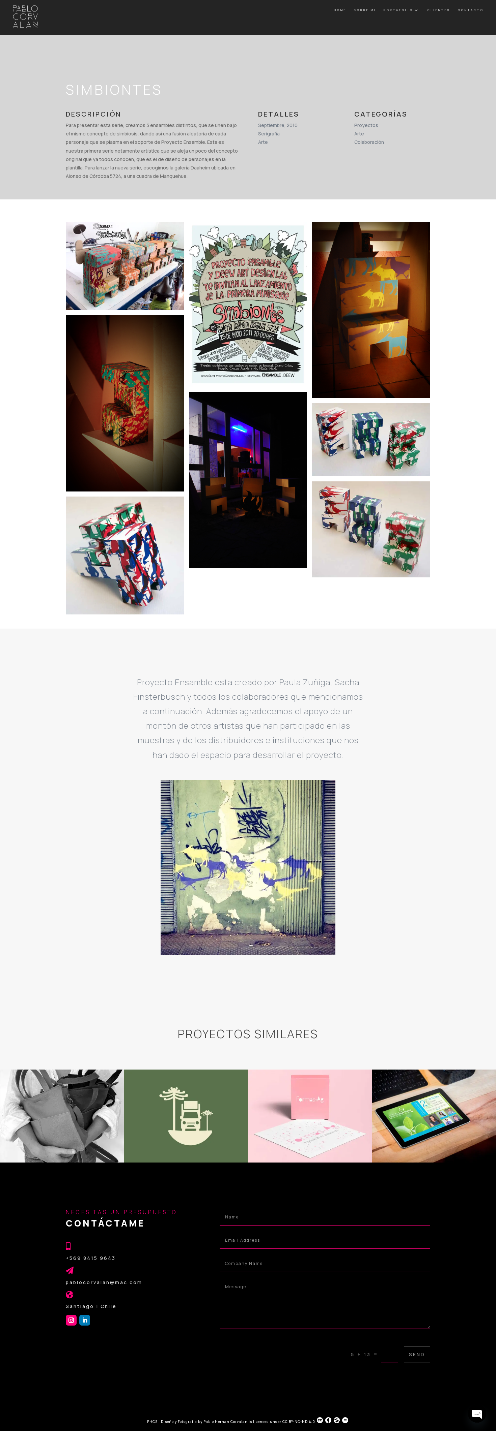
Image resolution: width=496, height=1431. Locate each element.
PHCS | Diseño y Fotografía (172, 1421)
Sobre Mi (365, 10)
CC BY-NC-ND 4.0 (298, 1421)
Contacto (471, 10)
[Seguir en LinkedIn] (84, 1320)
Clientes (438, 10)
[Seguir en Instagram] (71, 1320)
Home (340, 10)
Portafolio (398, 10)
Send (417, 1354)
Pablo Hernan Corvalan (226, 1421)
